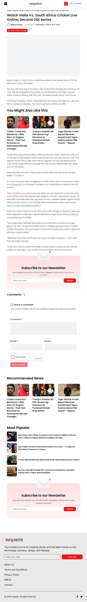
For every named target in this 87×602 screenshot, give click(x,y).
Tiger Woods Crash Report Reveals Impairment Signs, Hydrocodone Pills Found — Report (68, 137)
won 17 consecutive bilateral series (23, 205)
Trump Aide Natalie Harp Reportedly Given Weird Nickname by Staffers (49, 460)
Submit (70, 280)
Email (48, 341)
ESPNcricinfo (16, 184)
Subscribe (72, 557)
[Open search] (66, 4)
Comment (16, 319)
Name (14, 341)
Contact (8, 585)
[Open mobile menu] (5, 3)
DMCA (7, 579)
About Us (9, 564)
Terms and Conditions (15, 569)
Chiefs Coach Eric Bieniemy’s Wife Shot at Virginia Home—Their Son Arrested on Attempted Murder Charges (17, 140)
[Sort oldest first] (24, 294)
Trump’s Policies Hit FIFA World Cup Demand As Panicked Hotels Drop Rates (43, 137)
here (24, 249)
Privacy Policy (11, 574)
